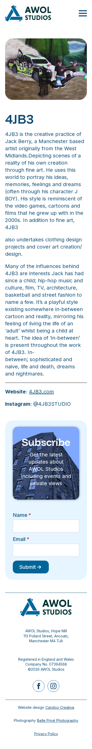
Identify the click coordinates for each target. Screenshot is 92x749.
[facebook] (38, 686)
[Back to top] (79, 736)
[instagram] (53, 686)
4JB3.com (41, 392)
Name (22, 515)
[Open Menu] (83, 13)
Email (21, 539)
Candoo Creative (59, 707)
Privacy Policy (46, 734)
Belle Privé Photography (57, 720)
